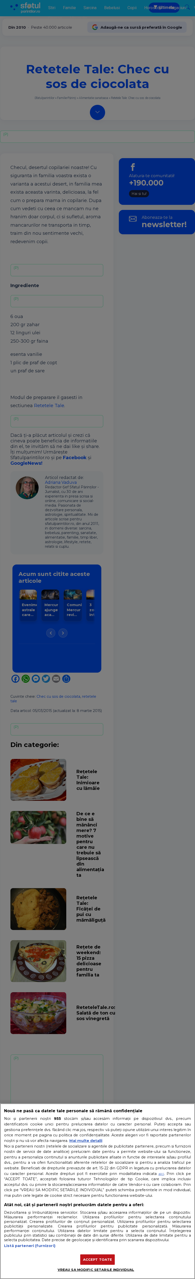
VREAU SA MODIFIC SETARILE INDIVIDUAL (96, 1270)
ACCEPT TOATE (97, 1259)
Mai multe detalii (85, 1140)
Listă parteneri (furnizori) (29, 1245)
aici (161, 1174)
